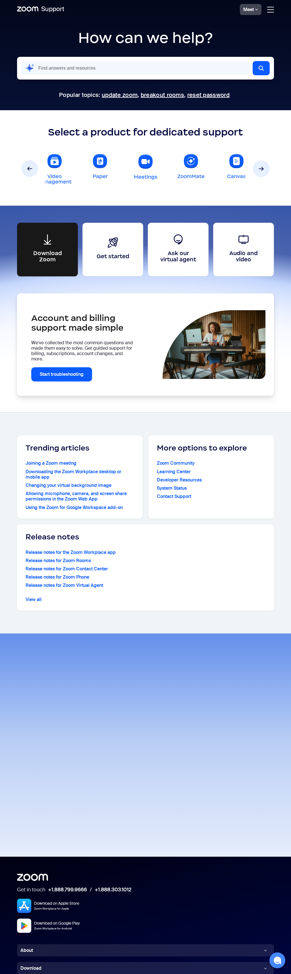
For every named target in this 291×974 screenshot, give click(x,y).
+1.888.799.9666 (67, 890)
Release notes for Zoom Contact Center (67, 569)
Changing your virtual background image (68, 485)
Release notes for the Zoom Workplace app (71, 552)
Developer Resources (179, 480)
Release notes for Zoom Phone (57, 577)
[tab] (55, 169)
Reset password (208, 95)
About (26, 950)
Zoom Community (176, 463)
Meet (248, 9)
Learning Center (174, 471)
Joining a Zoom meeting (51, 463)
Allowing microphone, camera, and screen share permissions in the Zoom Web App (76, 496)
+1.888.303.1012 (113, 890)
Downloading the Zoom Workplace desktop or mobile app (73, 474)
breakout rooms (162, 95)
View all (33, 599)
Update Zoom (120, 95)
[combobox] (135, 68)
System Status (172, 488)
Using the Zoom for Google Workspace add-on (74, 507)
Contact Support (174, 496)
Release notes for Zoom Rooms (58, 560)
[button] (261, 68)
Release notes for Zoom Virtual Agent (64, 585)
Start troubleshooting (62, 374)
